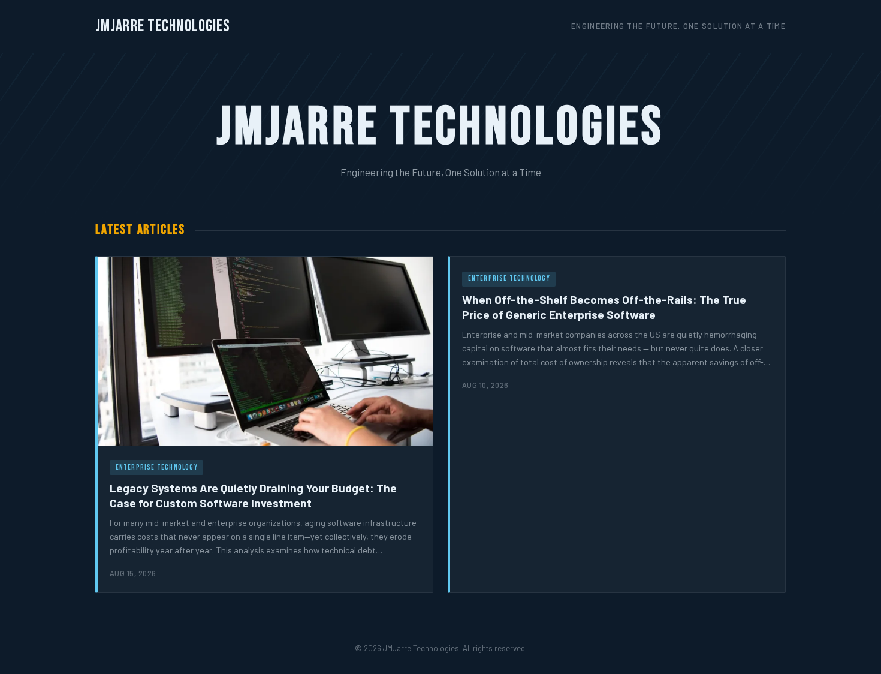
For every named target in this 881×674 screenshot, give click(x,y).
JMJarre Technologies (162, 26)
